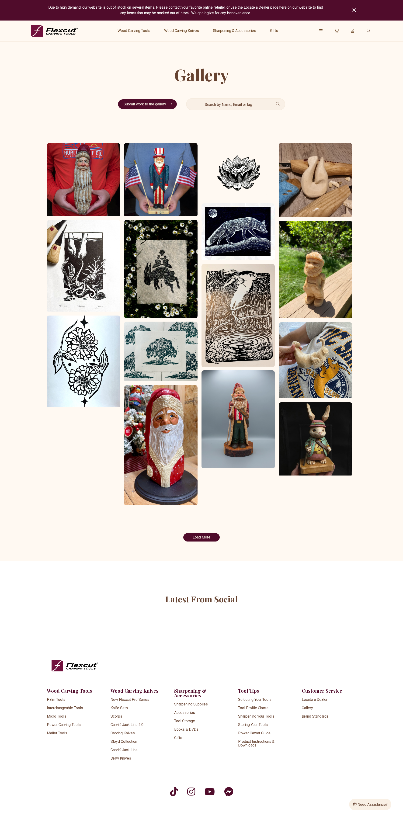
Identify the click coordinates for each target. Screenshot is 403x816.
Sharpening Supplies (191, 704)
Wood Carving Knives (181, 30)
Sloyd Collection (124, 741)
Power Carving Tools (64, 724)
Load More (201, 537)
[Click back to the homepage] (54, 31)
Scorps (116, 716)
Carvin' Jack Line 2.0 (127, 724)
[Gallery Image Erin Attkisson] (315, 360)
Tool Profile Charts (253, 708)
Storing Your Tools (253, 724)
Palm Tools (56, 699)
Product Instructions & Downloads (256, 743)
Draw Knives (121, 758)
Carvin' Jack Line (124, 750)
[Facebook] (228, 791)
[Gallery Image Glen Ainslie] (315, 180)
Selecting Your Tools (254, 699)
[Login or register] (352, 30)
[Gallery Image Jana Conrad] (160, 269)
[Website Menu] (321, 30)
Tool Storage (184, 721)
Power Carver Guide (254, 733)
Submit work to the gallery (145, 104)
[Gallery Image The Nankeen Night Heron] (238, 315)
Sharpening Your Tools (256, 716)
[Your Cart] (336, 30)
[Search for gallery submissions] (276, 104)
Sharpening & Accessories (234, 30)
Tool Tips (248, 691)
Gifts (274, 30)
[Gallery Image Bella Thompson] (160, 352)
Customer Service (322, 691)
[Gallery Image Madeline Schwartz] (83, 362)
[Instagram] (191, 791)
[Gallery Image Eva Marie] (160, 445)
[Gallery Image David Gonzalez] (238, 171)
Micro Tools (56, 716)
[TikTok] (174, 791)
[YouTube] (209, 791)
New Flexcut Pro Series (130, 699)
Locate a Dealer (314, 699)
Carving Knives (123, 733)
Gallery (307, 708)
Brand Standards (315, 716)
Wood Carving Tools (134, 30)
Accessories (184, 712)
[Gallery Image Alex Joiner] (83, 180)
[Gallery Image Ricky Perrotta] (315, 270)
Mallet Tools (57, 733)
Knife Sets (119, 708)
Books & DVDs (186, 729)
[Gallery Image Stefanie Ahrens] (83, 266)
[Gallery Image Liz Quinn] (238, 231)
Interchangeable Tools (65, 708)
